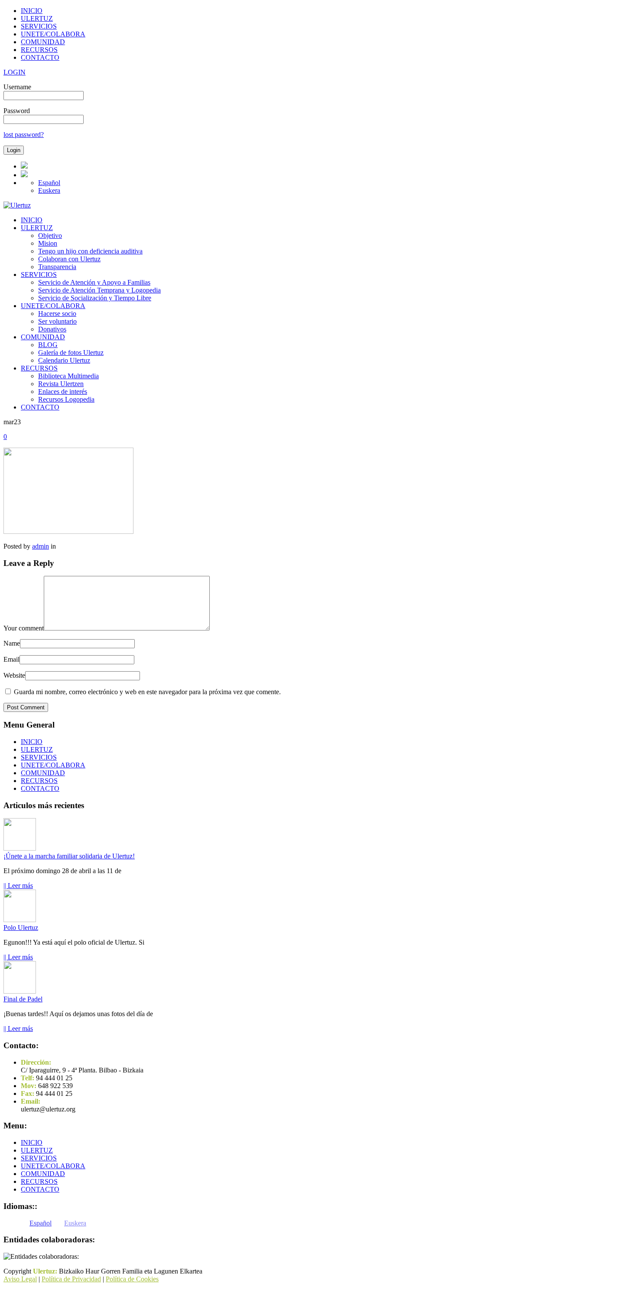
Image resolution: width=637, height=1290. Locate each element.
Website (14, 675)
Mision (47, 243)
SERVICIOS (39, 26)
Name (11, 643)
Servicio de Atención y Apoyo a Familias (94, 282)
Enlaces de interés (62, 391)
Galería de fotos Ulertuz (71, 352)
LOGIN (14, 72)
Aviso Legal (20, 1279)
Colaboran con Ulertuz (69, 259)
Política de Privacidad (71, 1279)
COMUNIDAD (43, 41)
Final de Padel (22, 999)
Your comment (23, 628)
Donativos (52, 329)
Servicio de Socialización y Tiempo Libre (94, 298)
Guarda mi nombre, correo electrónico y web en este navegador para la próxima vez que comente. (147, 691)
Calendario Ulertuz (64, 360)
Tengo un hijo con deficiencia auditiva (90, 251)
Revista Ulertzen (61, 383)
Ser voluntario (57, 321)
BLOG (48, 344)
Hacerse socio (57, 313)
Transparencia (57, 266)
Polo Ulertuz (20, 927)
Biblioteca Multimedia (68, 376)
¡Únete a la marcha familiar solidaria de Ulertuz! (69, 856)
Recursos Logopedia (66, 399)
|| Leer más (18, 885)
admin (40, 546)
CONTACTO (40, 57)
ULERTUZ (37, 18)
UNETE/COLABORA (53, 34)
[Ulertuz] (17, 205)
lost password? (23, 134)
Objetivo (50, 235)
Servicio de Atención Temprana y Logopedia (99, 290)
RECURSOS (39, 49)
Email (11, 659)
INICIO (31, 10)
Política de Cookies (132, 1279)
